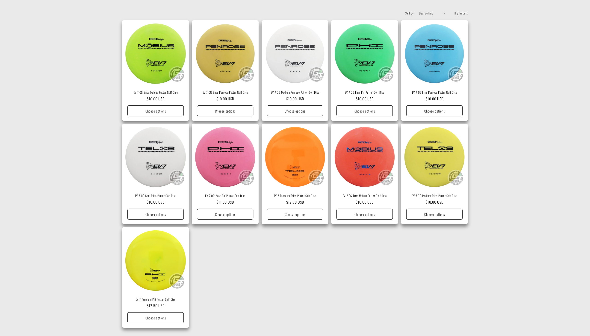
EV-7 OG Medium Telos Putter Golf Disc (434, 196)
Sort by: (409, 13)
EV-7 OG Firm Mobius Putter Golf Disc (365, 196)
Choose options (155, 110)
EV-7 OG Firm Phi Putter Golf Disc (364, 92)
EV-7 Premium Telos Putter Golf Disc (295, 196)
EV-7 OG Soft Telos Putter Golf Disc (155, 196)
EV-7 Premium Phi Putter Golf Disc (156, 299)
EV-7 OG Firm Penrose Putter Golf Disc (434, 92)
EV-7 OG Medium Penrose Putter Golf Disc (295, 92)
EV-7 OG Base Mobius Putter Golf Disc (155, 92)
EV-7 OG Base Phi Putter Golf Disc (225, 196)
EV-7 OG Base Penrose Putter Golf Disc (225, 92)
